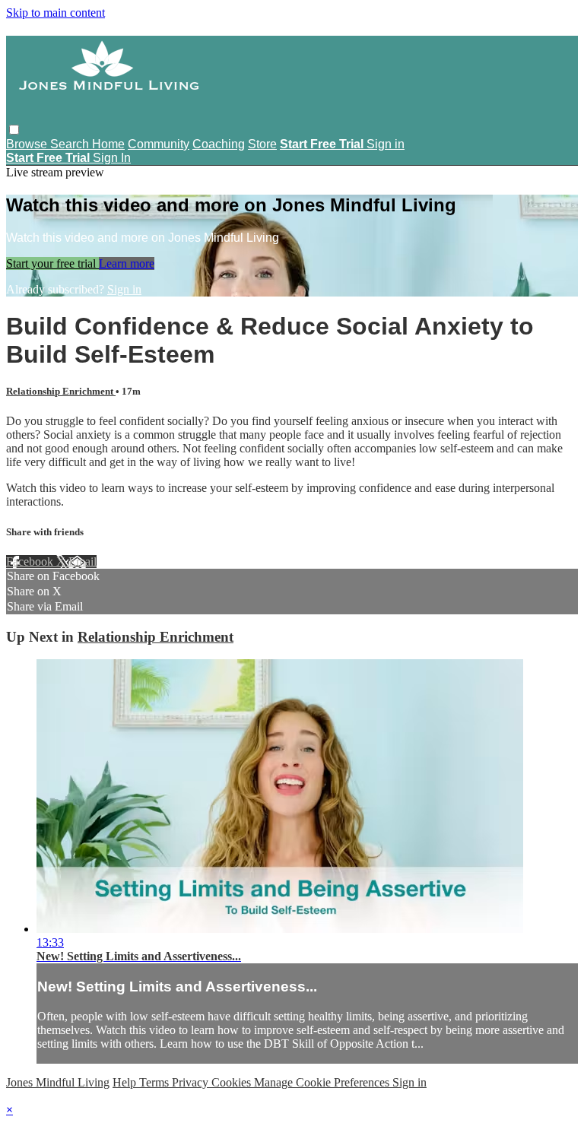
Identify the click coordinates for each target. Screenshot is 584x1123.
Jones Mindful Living (58, 1082)
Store (262, 144)
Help (126, 1082)
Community (158, 144)
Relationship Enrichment (61, 391)
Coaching (218, 144)
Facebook (31, 561)
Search (71, 144)
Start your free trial (52, 263)
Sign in (386, 144)
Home (108, 144)
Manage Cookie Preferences (323, 1082)
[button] (14, 130)
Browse (28, 144)
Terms (155, 1082)
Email (82, 561)
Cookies (232, 1082)
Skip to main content (55, 12)
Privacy (191, 1082)
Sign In (112, 157)
